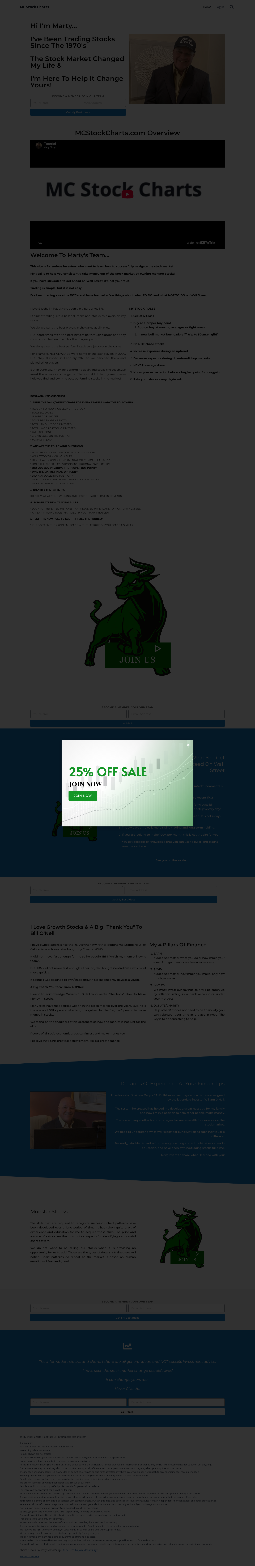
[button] (188, 745)
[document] (127, 783)
